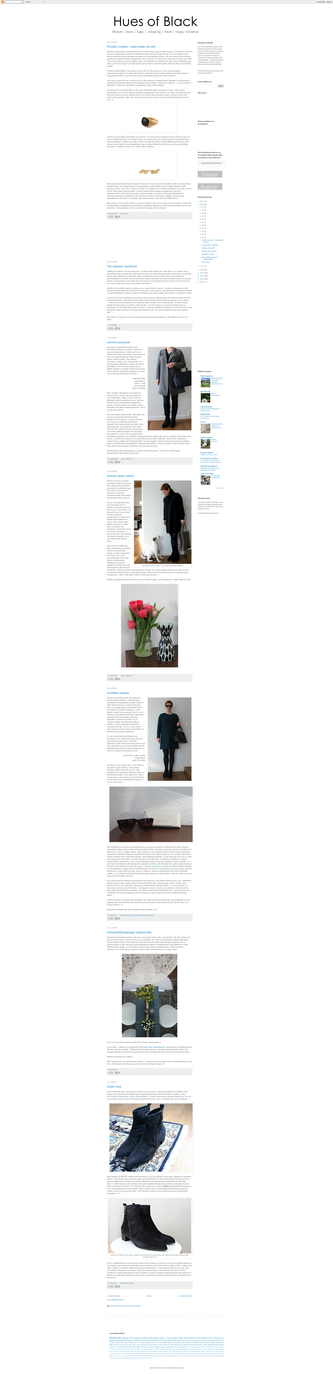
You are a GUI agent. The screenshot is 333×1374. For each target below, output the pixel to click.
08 (203, 219)
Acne (201, 1349)
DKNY (114, 1342)
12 (203, 207)
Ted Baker (151, 1349)
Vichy (120, 1344)
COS (131, 1338)
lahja (208, 1355)
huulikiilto (187, 1355)
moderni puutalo (206, 437)
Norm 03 (170, 1353)
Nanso (165, 1353)
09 (203, 216)
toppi (148, 1342)
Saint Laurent (219, 1342)
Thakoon (156, 1349)
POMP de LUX (180, 1353)
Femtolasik (174, 1351)
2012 (202, 279)
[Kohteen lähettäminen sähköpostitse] (109, 216)
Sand (147, 1347)
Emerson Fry (167, 1351)
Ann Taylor (216, 1349)
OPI (174, 1353)
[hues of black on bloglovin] (210, 190)
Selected (134, 1349)
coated (161, 1355)
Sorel (218, 1353)
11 (203, 210)
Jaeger (178, 1340)
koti (160, 1340)
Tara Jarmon (117, 1355)
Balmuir (221, 1349)
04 (203, 231)
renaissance (120, 1358)
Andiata (209, 1349)
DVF (208, 1347)
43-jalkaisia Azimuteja (160, 866)
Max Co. (133, 1353)
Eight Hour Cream (146, 1351)
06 (203, 225)
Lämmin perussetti (118, 342)
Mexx (138, 1353)
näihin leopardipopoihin (156, 1047)
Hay (196, 1351)
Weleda (151, 1355)
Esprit (190, 1338)
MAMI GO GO (205, 414)
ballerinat (156, 1355)
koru (126, 213)
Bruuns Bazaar (219, 1344)
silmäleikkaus (129, 1358)
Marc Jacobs (133, 915)
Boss (202, 1340)
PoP (121, 1349)
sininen (135, 1358)
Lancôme (217, 1347)
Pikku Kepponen (206, 376)
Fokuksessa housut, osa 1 (208, 454)
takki (174, 1340)
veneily (152, 1342)
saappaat (210, 1344)
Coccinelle (121, 1351)
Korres (222, 1351)
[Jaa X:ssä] (114, 216)
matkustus (174, 1338)
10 (203, 213)
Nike (130, 1347)
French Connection (145, 1340)
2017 (202, 201)
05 (203, 228)
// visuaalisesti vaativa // (209, 458)
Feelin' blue (114, 1086)
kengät (131, 1283)
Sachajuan (201, 1353)
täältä (154, 85)
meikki (205, 1344)
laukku (161, 1338)
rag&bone (185, 1349)
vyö (175, 1347)
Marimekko (166, 1344)
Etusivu (149, 1296)
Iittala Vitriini (201, 1351)
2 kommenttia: (112, 325)
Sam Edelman (129, 1342)
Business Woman (206, 453)
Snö (215, 1353)
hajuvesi (170, 1349)
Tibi (110, 1342)
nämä (117, 947)
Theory (123, 1355)
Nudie (213, 1342)
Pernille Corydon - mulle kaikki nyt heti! (131, 46)
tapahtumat (170, 1347)
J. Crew (167, 1338)
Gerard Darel (186, 1351)
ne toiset (129, 947)
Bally (182, 1347)
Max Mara (199, 1342)
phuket (115, 1358)
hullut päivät (198, 1344)
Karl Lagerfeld (215, 1351)
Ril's (196, 1353)
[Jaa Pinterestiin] (119, 216)
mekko (136, 1338)
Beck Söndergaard (190, 1347)
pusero (164, 1347)
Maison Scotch (157, 1344)
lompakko (221, 1355)
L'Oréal (118, 1353)
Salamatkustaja (206, 407)
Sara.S (202, 422)
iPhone (192, 1355)
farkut (194, 1340)
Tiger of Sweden (214, 1338)
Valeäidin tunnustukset (208, 466)
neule (138, 1344)
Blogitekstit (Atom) (117, 1300)
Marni (117, 1349)
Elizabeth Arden (157, 1351)
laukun (125, 1096)
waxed (150, 1358)
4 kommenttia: (112, 213)
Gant (179, 1351)
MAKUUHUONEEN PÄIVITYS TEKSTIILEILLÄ (216, 426)
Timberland (129, 1355)
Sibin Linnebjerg (142, 1349)
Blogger (180, 1368)
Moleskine (143, 1353)
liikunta (212, 1355)
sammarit (191, 1349)
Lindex (198, 1338)
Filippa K (130, 1340)
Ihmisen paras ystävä (120, 476)
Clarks (198, 1347)
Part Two (221, 1340)
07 (203, 222)
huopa (182, 1355)
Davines (127, 1351)
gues (177, 1355)
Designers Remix (135, 1351)
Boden (180, 1338)
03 (203, 234)
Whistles (205, 1338)
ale (135, 1342)
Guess (192, 1351)
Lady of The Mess (206, 474)
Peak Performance (177, 1344)
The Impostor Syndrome (122, 266)
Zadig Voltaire (164, 1349)
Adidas (179, 1347)
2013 (202, 276)
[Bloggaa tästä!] (111, 216)
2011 (202, 282)
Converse (112, 1347)
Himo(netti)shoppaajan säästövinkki (129, 932)
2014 (202, 273)
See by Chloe (127, 1349)
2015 (202, 270)
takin (131, 1096)
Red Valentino (136, 1347)
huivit (136, 1340)
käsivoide (203, 1355)
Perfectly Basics (190, 1353)
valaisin (197, 1349)
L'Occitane (112, 1353)
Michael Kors (142, 915)
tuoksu (144, 1358)
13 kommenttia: (113, 675)
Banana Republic (115, 1340)
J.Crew (164, 1340)
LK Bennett (119, 1347)
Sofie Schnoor (113, 1344)
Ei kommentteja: (113, 459)
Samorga (207, 1353)
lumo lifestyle (205, 391)
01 (203, 266)
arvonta (125, 1344)
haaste (169, 1340)
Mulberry (155, 1340)
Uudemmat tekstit (114, 1296)
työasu (198, 1340)
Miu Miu (125, 1347)
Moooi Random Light (152, 1353)
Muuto (161, 1353)
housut (176, 1349)
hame (130, 1344)
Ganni (175, 1342)
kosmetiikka (144, 1338)
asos (138, 1342)
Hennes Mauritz (210, 1340)
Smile (212, 1353)
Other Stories (120, 1342)
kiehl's (180, 1349)
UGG (134, 1355)
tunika (139, 1358)
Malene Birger (154, 1338)
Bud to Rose (113, 1351)
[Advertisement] (149, 241)
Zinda (186, 1338)
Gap (194, 1338)
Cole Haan (203, 1347)
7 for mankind (162, 1342)
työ (147, 1358)
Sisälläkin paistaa (118, 692)
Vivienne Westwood (142, 1355)
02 (203, 237)
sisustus (143, 1344)
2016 (202, 204)
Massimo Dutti (190, 1342)
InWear (208, 1351)
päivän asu (129, 459)
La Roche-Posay (126, 1353)
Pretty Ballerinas (186, 1340)
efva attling (167, 1355)
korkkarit (114, 1096)
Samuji (143, 1347)
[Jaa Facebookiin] (116, 216)
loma (216, 1355)
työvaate (149, 1344)
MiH (216, 1340)
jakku (134, 1344)
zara (156, 1342)
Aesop (205, 1349)
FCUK (212, 1347)
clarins (151, 1347)
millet (110, 1358)
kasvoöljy (197, 1355)
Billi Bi (127, 915)
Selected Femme (188, 1344)
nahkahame (157, 1347)
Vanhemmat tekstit (185, 1296)
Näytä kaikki (220, 488)
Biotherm (170, 1342)
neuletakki (143, 1342)
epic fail (173, 1355)
